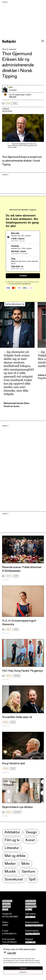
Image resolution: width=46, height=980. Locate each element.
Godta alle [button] (23, 968)
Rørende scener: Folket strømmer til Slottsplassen (21, 569)
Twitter (5, 909)
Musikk (10, 872)
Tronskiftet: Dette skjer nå (17, 717)
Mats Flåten (30, 942)
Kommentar (17, 812)
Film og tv (12, 840)
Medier (8, 103)
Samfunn (9, 576)
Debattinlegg (31, 907)
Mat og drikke (15, 856)
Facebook (6, 904)
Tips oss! (12, 97)
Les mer (11, 953)
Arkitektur (12, 832)
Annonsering (30, 904)
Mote (25, 864)
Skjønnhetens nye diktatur (17, 807)
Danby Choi (30, 917)
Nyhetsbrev (7, 901)
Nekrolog (16, 675)
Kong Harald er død (13, 763)
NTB (11, 87)
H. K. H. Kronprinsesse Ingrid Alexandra (19, 622)
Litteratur (12, 848)
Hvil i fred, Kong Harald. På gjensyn (22, 670)
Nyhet (14, 103)
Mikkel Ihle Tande (32, 934)
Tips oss (28, 909)
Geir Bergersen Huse (34, 925)
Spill (32, 879)
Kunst (30, 840)
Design (31, 832)
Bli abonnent (30, 901)
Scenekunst (14, 879)
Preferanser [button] (23, 972)
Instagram (6, 907)
